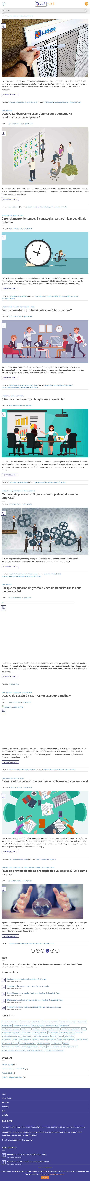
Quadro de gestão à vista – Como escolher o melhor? (36, 696)
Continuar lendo (10, 94)
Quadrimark (29, 16)
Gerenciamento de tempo (43, 296)
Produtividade (49, 102)
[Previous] (33, 951)
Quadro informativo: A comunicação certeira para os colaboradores (34, 1007)
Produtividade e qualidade (41, 1036)
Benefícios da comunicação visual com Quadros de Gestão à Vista (33, 993)
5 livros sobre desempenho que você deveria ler (33, 399)
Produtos (5, 1106)
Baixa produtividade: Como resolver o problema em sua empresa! (45, 781)
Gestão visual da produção (10, 1029)
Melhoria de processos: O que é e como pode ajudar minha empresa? (40, 496)
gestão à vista (39, 482)
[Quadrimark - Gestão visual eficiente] (45, 4)
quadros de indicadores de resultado (13, 1050)
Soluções (5, 1102)
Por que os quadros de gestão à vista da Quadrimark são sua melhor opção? (41, 589)
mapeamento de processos (10, 1032)
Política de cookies (57, 1174)
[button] (3, 4)
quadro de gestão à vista (73, 102)
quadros (65, 1043)
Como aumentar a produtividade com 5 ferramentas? (37, 310)
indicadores (35, 1029)
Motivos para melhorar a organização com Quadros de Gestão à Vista (35, 1000)
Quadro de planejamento (27, 1043)
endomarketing (7, 1025)
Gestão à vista (14, 102)
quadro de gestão (59, 102)
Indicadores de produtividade (28, 102)
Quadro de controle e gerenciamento (44, 1039)
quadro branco (69, 1036)
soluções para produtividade (29, 387)
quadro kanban (63, 207)
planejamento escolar (66, 1032)
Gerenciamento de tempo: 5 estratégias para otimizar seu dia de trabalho (44, 220)
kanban (28, 207)
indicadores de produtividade (60, 296)
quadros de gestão (59, 482)
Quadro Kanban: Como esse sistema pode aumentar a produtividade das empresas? (37, 115)
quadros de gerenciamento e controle (33, 1047)
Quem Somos (7, 1098)
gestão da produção (38, 1025)
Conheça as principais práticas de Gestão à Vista (26, 979)
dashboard (64, 1022)
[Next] (57, 951)
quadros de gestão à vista (33, 576)
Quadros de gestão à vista (22, 692)
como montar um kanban (50, 1022)
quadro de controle (25, 1039)
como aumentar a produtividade (31, 1022)
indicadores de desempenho (50, 1029)
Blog (3, 1111)
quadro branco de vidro (9, 1039)
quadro (60, 1036)
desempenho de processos (77, 1022)
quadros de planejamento (35, 1050)
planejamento (53, 1032)
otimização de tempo (40, 1032)
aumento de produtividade (53, 385)
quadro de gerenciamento (66, 1039)
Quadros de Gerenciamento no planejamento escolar (28, 986)
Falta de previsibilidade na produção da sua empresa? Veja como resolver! (44, 872)
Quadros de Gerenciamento (10, 1047)
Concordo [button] (45, 1177)
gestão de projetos (52, 1025)
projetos (53, 1036)
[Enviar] (86, 10)
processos (12, 576)
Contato (5, 1115)
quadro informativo (44, 1043)
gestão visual (64, 1025)
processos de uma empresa (11, 1036)
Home (4, 1094)
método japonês (27, 1032)
